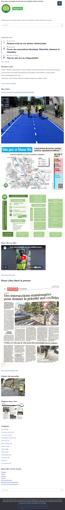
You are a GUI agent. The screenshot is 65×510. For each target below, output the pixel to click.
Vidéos (3, 460)
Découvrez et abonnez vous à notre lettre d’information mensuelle (17, 92)
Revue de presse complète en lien (9, 370)
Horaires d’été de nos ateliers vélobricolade (26, 43)
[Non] (63, 504)
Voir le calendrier (5, 62)
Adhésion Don (17, 8)
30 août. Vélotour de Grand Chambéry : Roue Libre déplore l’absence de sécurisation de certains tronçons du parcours (30, 69)
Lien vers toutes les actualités (8, 83)
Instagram (3, 476)
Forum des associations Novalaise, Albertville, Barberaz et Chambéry (33, 50)
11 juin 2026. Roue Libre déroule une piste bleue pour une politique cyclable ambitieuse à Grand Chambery (28, 72)
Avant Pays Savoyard (6, 432)
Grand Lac (4, 446)
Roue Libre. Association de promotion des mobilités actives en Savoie (22, 1)
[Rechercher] (62, 25)
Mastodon (3, 472)
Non (25, 506)
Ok (20, 506)
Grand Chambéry (5, 443)
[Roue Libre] (6, 8)
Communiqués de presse (7, 438)
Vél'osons (3, 452)
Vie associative (5, 463)
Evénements (4, 440)
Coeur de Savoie (5, 435)
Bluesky (3, 474)
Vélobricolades (5, 454)
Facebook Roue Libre (6, 480)
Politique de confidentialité (38, 506)
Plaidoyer (3, 449)
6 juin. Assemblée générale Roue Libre (11, 75)
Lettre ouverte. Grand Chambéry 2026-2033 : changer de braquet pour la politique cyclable (24, 78)
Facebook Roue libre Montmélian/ (9, 482)
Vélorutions (4, 457)
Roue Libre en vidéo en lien (8, 275)
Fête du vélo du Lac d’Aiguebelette (22, 58)
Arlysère (3, 429)
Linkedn (3, 478)
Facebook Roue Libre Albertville (9, 484)
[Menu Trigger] (59, 3)
